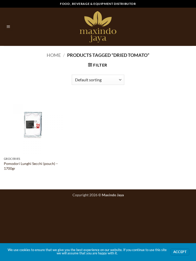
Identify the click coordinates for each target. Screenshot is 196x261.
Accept (180, 252)
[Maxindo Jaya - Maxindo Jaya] (98, 27)
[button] (8, 27)
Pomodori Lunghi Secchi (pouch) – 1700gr (31, 166)
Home (54, 55)
